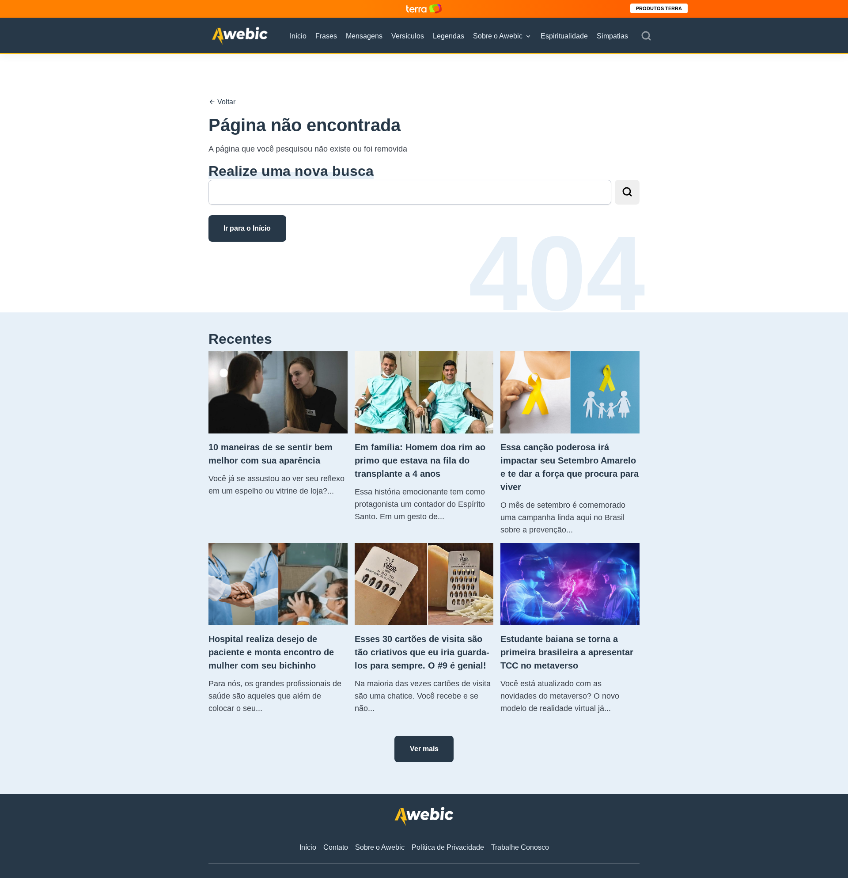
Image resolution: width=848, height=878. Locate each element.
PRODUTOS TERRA (659, 8)
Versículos (407, 36)
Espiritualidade (564, 36)
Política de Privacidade (448, 847)
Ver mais (424, 749)
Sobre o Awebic (497, 36)
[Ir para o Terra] (424, 9)
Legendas (448, 36)
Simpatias (612, 36)
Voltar (225, 102)
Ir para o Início (247, 228)
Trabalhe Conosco (520, 847)
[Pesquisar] (646, 36)
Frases (326, 36)
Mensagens (364, 36)
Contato (335, 847)
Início (298, 36)
